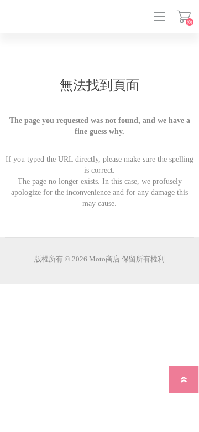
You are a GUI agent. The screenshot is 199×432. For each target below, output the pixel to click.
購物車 (183, 16)
